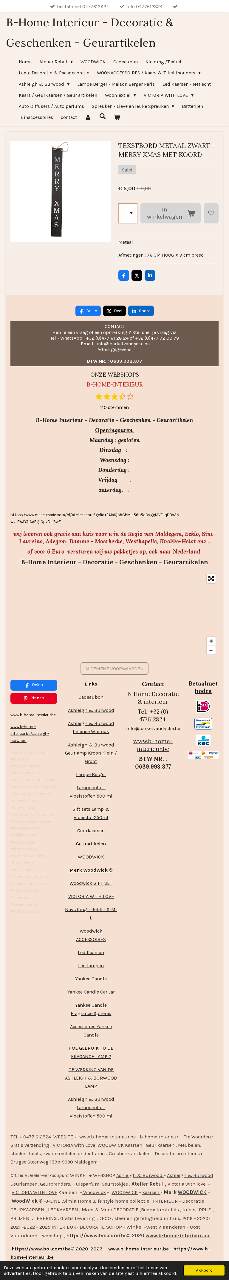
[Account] (88, 117)
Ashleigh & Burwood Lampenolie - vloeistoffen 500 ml (91, 1107)
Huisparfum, (86, 1184)
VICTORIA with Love (74, 1145)
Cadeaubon (90, 697)
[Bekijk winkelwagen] (117, 117)
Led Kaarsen (91, 952)
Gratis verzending (31, 1145)
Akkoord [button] (204, 1270)
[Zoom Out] (211, 650)
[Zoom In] (211, 641)
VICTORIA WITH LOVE (91, 896)
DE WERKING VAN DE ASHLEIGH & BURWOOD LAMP (91, 1078)
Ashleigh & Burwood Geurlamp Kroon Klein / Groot (91, 753)
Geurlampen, (24, 1184)
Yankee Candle (91, 979)
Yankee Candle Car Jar (91, 992)
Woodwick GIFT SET (90, 883)
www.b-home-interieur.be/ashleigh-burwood (29, 733)
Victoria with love (188, 1184)
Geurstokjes (114, 1184)
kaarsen (151, 1192)
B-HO (94, 384)
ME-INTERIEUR (122, 384)
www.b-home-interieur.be (153, 745)
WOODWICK (91, 857)
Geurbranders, (55, 1184)
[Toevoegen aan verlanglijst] (211, 213)
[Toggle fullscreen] (211, 578)
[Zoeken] (102, 116)
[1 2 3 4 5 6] (127, 213)
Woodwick (94, 1192)
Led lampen (91, 965)
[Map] (114, 614)
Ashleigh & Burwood (91, 710)
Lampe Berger (91, 774)
